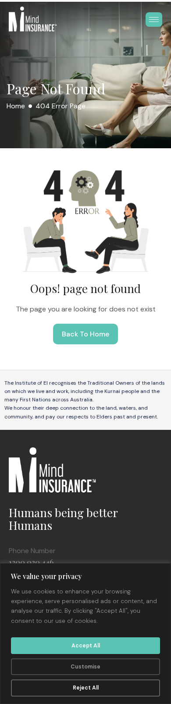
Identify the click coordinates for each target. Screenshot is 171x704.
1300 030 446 (31, 562)
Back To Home (85, 334)
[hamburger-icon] (154, 19)
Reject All (86, 687)
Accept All (85, 645)
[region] (85, 633)
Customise (85, 666)
